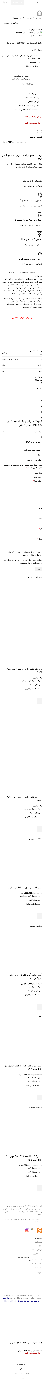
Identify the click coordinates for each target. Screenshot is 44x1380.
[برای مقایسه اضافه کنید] (39, 1359)
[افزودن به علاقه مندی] (33, 1359)
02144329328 (17, 2)
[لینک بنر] (22, 690)
